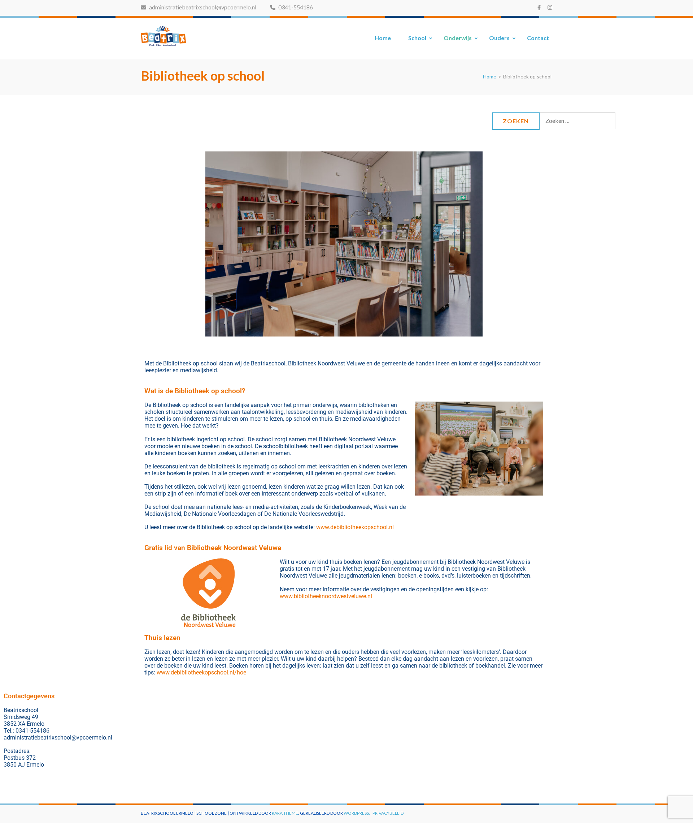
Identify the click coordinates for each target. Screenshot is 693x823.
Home (383, 37)
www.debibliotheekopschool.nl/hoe (201, 672)
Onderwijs (458, 37)
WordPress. (357, 813)
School (417, 37)
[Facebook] (539, 7)
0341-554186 (295, 7)
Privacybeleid (388, 813)
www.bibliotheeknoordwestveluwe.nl (326, 596)
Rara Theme (285, 813)
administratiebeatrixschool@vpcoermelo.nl (202, 7)
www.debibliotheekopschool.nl (355, 527)
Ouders (499, 37)
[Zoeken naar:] (577, 120)
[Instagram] (550, 7)
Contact (538, 37)
